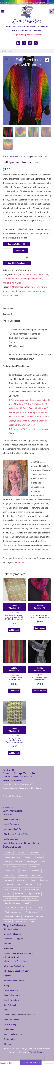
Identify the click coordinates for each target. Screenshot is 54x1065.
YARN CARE (20, 562)
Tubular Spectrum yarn (13, 912)
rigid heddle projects (30, 898)
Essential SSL (6, 1063)
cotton (23, 871)
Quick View (14, 599)
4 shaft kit (20, 852)
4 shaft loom (33, 852)
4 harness (8, 852)
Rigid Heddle (19, 894)
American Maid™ (11, 871)
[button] (18, 43)
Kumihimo (28, 885)
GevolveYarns (21, 880)
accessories (34, 866)
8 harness (38, 857)
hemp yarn (44, 880)
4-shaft (27, 857)
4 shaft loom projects (12, 857)
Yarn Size (14, 156)
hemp (33, 880)
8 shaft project (32, 862)
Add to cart (20, 250)
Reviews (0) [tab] (8, 314)
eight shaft (23, 875)
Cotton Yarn (35, 871)
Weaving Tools (21, 921)
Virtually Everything (37, 1052)
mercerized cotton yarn (31, 889)
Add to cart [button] (14, 630)
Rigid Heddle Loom (11, 898)
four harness (36, 875)
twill (16, 295)
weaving (8, 921)
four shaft (8, 880)
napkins (7, 894)
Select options (40, 690)
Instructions (42, 274)
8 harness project (24, 291)
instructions (8, 295)
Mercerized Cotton (11, 889)
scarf (27, 903)
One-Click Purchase (16, 263)
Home (5, 156)
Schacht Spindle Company (14, 908)
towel (30, 908)
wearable (7, 283)
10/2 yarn (40, 287)
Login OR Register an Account (27, 34)
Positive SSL (8, 807)
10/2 (22, 156)
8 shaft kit (18, 862)
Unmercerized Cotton (12, 917)
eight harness (9, 875)
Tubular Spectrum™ (32, 912)
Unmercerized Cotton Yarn (34, 917)
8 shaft (7, 862)
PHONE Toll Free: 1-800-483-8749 (27, 30)
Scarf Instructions (11, 278)
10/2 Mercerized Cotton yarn (21, 287)
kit (19, 885)
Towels (39, 908)
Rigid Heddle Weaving (12, 903)
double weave (39, 291)
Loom (39, 885)
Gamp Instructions (27, 274)
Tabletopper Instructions (31, 278)
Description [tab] (8, 308)
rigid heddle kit (34, 894)
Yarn (32, 921)
